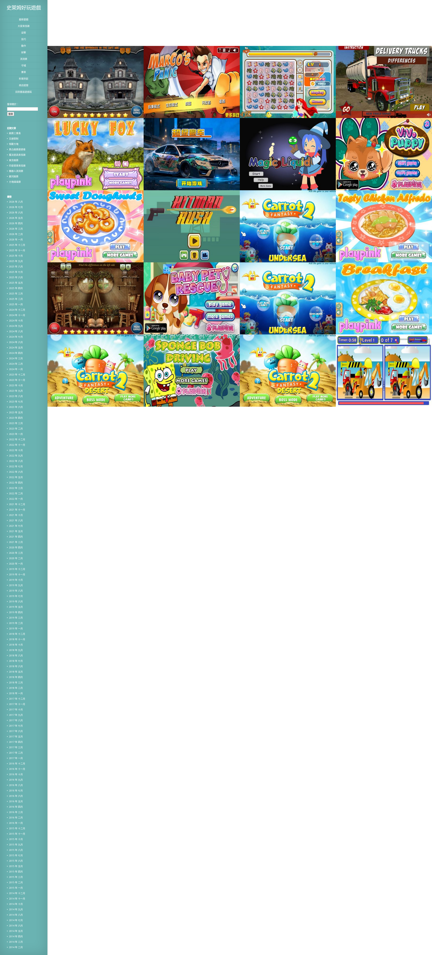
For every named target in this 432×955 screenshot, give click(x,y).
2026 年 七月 (16, 207)
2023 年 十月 (16, 385)
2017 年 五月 (16, 736)
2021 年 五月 (16, 531)
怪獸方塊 (13, 144)
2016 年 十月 (16, 774)
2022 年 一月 (16, 498)
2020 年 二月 (16, 558)
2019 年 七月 (16, 596)
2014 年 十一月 (17, 898)
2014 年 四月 (16, 936)
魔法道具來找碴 (17, 154)
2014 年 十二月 (17, 893)
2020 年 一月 (16, 563)
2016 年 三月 (16, 812)
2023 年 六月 (16, 407)
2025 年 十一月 (17, 250)
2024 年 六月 (16, 342)
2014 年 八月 (16, 914)
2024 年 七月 (16, 336)
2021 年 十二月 (17, 504)
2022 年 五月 (16, 477)
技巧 (23, 39)
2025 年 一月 (16, 304)
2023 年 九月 (16, 390)
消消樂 (23, 58)
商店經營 (23, 85)
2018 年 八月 (16, 655)
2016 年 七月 (16, 790)
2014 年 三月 (16, 941)
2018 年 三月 (16, 682)
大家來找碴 (24, 26)
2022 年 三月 (16, 488)
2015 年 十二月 (17, 828)
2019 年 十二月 (17, 569)
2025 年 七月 (16, 271)
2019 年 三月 (16, 617)
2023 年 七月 (16, 401)
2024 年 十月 (16, 320)
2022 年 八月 (16, 461)
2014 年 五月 (16, 931)
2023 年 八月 (16, 396)
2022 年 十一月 (17, 444)
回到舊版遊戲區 (23, 91)
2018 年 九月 (16, 650)
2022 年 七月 (16, 466)
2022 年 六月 (16, 471)
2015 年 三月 (16, 877)
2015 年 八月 (16, 850)
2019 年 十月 (16, 579)
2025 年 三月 (16, 293)
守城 (23, 65)
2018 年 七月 (16, 660)
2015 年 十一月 (17, 833)
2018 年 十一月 (17, 639)
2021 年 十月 (16, 515)
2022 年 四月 (16, 482)
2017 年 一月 (16, 758)
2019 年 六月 (16, 601)
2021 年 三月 (16, 542)
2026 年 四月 (16, 223)
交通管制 (13, 138)
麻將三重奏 (15, 133)
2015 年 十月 (16, 839)
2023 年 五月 (16, 412)
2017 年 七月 (16, 725)
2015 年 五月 (16, 866)
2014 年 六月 (16, 925)
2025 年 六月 (16, 277)
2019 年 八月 (16, 590)
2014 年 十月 (16, 904)
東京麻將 (13, 160)
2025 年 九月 (16, 261)
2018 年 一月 (16, 693)
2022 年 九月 (16, 455)
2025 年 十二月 (17, 244)
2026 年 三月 (16, 228)
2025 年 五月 (16, 282)
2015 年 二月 (16, 882)
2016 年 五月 (16, 801)
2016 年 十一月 (17, 768)
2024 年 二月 (16, 363)
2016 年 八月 (16, 785)
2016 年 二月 (16, 817)
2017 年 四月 (16, 741)
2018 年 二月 (16, 687)
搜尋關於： (13, 104)
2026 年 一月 (16, 239)
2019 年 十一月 (17, 574)
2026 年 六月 (16, 212)
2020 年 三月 (16, 552)
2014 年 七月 (16, 920)
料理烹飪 (23, 78)
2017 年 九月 (16, 714)
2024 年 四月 (16, 353)
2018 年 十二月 (17, 633)
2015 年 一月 (16, 887)
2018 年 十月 (16, 644)
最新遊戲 (23, 19)
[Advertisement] (188, 23)
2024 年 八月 (16, 331)
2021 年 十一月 (17, 509)
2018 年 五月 (16, 671)
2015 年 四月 (16, 871)
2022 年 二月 (16, 493)
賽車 (23, 72)
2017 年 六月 (16, 731)
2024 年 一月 (16, 369)
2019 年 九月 (16, 585)
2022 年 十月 (16, 450)
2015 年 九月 (16, 844)
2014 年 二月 (16, 947)
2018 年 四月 (16, 677)
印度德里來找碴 (17, 165)
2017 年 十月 (16, 709)
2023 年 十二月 (17, 374)
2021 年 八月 (16, 520)
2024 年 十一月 (17, 315)
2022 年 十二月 (17, 439)
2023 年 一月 (16, 434)
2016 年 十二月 (17, 763)
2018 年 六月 (16, 666)
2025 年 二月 (16, 298)
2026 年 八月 (16, 201)
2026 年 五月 (16, 217)
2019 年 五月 (16, 606)
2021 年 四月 (16, 536)
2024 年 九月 (16, 326)
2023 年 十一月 (17, 380)
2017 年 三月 (16, 747)
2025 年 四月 (16, 288)
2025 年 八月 (16, 266)
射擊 (23, 52)
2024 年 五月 (16, 347)
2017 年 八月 (16, 720)
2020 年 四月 (16, 547)
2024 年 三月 (16, 358)
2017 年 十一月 (17, 704)
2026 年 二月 (16, 234)
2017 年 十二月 (17, 698)
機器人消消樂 (16, 171)
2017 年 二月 (16, 752)
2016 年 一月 (16, 823)
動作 (23, 45)
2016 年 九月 (16, 779)
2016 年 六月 (16, 795)
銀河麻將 (13, 176)
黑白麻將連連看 (17, 149)
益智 (23, 32)
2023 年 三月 (16, 423)
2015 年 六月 (16, 860)
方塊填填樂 (15, 181)
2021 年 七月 (16, 525)
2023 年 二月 (16, 428)
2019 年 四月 (16, 612)
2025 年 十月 (16, 255)
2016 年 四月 (16, 806)
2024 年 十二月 (17, 309)
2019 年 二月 (16, 623)
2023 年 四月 (16, 417)
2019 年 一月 (16, 628)
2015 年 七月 (16, 855)
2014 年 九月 (16, 909)
